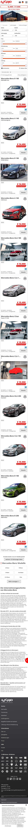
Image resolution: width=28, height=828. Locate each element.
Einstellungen (8, 825)
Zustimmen (20, 825)
